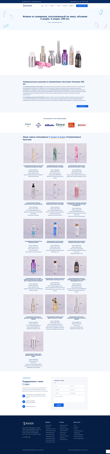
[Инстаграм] (85, 1)
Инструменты (65, 5)
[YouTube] (87, 1)
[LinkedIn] (80, 1)
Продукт (52, 5)
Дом (42, 5)
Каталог (59, 5)
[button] (82, 106)
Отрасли (62, 422)
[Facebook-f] (82, 1)
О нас (46, 5)
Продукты (47, 422)
